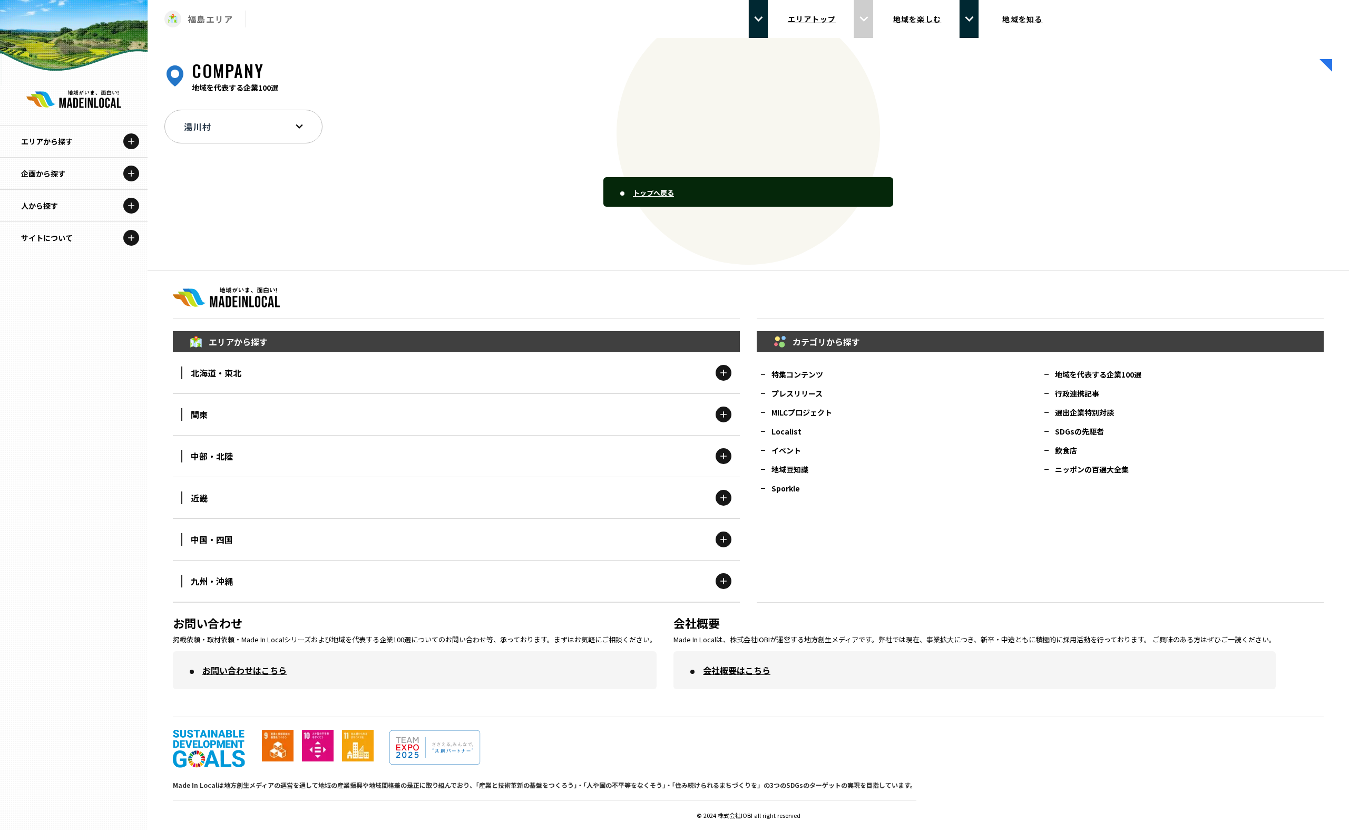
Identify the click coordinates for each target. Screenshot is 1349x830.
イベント (786, 450)
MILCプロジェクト (801, 412)
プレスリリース (797, 393)
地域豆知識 (789, 469)
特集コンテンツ (797, 374)
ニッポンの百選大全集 (1092, 469)
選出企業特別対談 (1084, 412)
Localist (786, 431)
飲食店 (1066, 450)
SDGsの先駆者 (1079, 431)
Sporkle (785, 488)
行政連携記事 (1077, 393)
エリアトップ (812, 19)
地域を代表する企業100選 (1098, 374)
